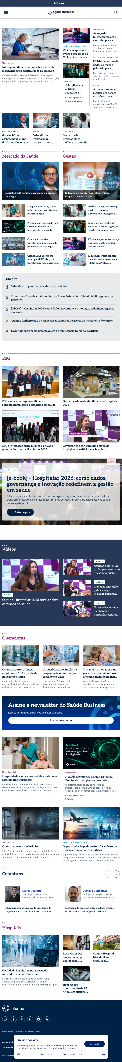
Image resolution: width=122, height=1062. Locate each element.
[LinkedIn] (30, 1019)
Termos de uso (9, 1047)
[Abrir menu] (5, 12)
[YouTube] (39, 1019)
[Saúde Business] (61, 12)
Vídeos (9, 549)
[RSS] (47, 1019)
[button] (107, 874)
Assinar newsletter (61, 720)
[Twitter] (22, 1019)
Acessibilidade (9, 1042)
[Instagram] (5, 1019)
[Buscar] (116, 12)
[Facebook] (14, 1019)
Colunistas (12, 874)
